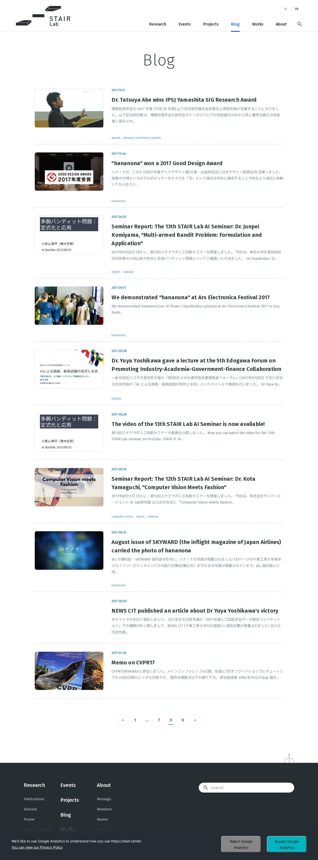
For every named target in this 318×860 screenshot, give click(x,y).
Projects (211, 24)
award (116, 138)
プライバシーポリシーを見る (37, 847)
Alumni (102, 819)
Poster (29, 819)
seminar (128, 272)
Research (157, 24)
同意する (287, 844)
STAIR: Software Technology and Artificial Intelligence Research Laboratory (43, 16)
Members (104, 809)
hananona (118, 201)
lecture (116, 398)
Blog (235, 24)
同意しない (241, 844)
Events (185, 24)
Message (104, 799)
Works (257, 24)
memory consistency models (142, 138)
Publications (34, 799)
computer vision (122, 516)
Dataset (30, 809)
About (281, 24)
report (116, 272)
